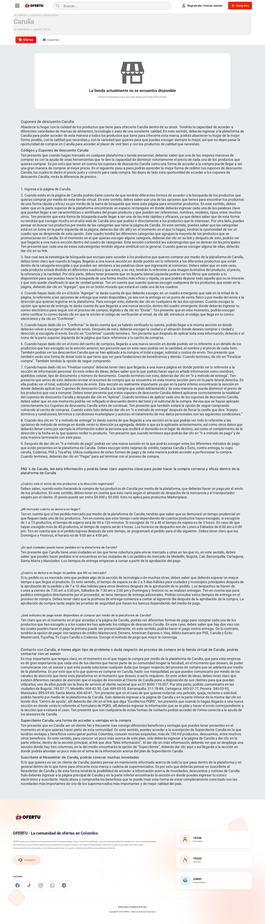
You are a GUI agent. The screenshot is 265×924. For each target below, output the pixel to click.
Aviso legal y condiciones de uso (132, 907)
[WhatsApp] (52, 885)
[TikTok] (29, 885)
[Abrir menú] (17, 5)
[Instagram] (40, 885)
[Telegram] (64, 885)
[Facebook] (17, 885)
